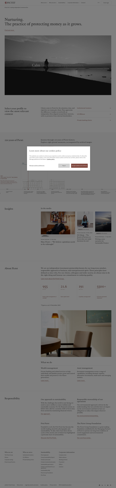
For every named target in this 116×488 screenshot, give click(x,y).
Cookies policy (51, 159)
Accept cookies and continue (79, 165)
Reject (64, 165)
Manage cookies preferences (36, 165)
